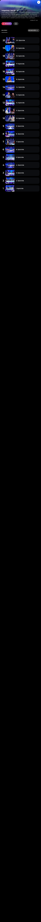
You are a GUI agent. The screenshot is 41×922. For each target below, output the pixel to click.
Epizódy (4, 30)
